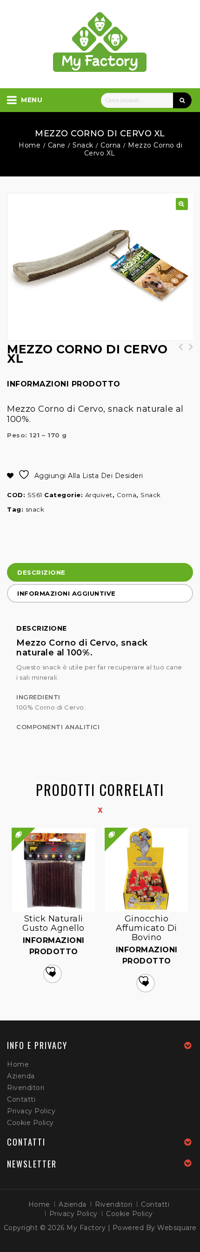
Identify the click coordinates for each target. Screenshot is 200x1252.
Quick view (106, 829)
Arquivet (99, 495)
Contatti (21, 1099)
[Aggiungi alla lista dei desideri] (52, 973)
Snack (83, 145)
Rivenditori (26, 1087)
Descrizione (41, 572)
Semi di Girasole (178, 351)
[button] (182, 204)
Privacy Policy (31, 1111)
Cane (57, 145)
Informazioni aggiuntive (66, 593)
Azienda (21, 1076)
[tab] (100, 573)
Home (29, 145)
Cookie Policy (30, 1122)
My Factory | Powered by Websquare (132, 1228)
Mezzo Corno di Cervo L (188, 351)
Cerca (182, 100)
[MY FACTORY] (100, 42)
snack (35, 509)
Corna (110, 145)
